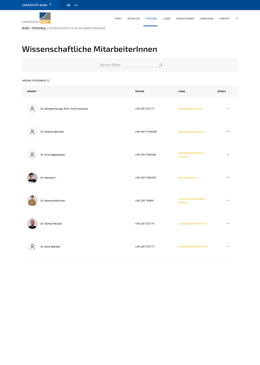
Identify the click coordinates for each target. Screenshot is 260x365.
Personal (152, 18)
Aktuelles (133, 18)
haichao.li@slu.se (188, 177)
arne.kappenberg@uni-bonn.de (191, 154)
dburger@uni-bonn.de (190, 108)
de (68, 5)
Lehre (166, 18)
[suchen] (235, 20)
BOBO (25, 28)
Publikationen (185, 18)
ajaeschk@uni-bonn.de (191, 131)
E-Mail (181, 91)
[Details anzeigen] (228, 108)
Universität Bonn (34, 5)
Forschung (207, 18)
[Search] (161, 65)
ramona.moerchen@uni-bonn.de (191, 200)
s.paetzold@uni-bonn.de (192, 223)
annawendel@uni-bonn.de (192, 246)
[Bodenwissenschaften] (36, 18)
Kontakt (224, 18)
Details (222, 91)
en (76, 5)
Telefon (139, 91)
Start (118, 18)
